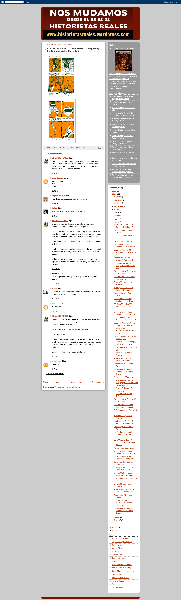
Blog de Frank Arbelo (120, 538)
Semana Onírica (118, 581)
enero (116, 523)
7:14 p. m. (56, 299)
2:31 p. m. (56, 269)
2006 (114, 527)
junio (116, 216)
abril (116, 222)
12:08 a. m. (56, 203)
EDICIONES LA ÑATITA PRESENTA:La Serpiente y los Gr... (125, 442)
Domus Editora (117, 548)
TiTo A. (55, 288)
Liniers (114, 561)
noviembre (118, 200)
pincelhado (56, 361)
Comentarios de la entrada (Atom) (67, 387)
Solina (54, 208)
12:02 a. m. (56, 191)
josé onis (55, 303)
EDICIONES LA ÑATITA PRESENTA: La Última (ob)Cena (123, 306)
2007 (114, 194)
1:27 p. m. (56, 357)
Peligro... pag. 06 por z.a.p (124, 448)
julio (116, 213)
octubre (117, 203)
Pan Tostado (116, 574)
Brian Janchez (58, 178)
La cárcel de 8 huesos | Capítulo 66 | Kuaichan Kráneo (123, 511)
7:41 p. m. (56, 311)
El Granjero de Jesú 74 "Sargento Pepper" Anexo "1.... (124, 266)
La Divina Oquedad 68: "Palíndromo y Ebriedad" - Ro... (125, 252)
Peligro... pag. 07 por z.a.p (124, 377)
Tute (113, 584)
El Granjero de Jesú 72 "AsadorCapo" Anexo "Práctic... (123, 393)
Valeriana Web (117, 587)
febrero (117, 520)
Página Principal (76, 382)
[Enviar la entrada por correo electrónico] (99, 148)
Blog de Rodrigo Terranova (122, 542)
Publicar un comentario (55, 374)
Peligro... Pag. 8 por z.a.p (123, 241)
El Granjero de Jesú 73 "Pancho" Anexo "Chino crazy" (124, 331)
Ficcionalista (116, 552)
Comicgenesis (117, 545)
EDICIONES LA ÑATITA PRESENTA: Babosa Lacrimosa (123, 503)
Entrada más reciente (51, 382)
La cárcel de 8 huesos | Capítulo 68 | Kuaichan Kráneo (123, 372)
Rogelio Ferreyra (59, 196)
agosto (117, 209)
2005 (114, 530)
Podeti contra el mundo (120, 578)
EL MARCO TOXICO (60, 158)
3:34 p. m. (56, 173)
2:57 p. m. (56, 284)
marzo (117, 517)
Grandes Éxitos (117, 555)
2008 (114, 191)
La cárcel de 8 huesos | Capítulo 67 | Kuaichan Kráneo (123, 434)
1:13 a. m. (56, 216)
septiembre (118, 206)
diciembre (118, 197)
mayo (116, 219)
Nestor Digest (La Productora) (123, 571)
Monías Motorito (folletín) (121, 568)
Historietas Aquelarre (119, 558)
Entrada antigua (98, 382)
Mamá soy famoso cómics (122, 565)
